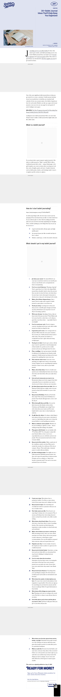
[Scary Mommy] (9, 5)
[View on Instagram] (41, 142)
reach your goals (41, 57)
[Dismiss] (59, 685)
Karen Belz (55, 43)
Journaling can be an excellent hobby (39, 51)
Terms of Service (42, 681)
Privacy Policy (47, 681)
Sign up (50, 684)
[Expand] (55, 685)
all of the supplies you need (48, 59)
